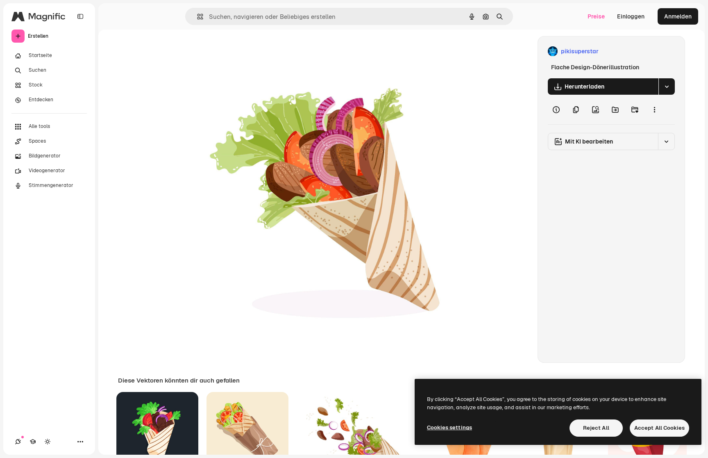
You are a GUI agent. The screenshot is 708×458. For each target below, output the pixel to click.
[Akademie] (32, 441)
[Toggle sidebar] (80, 16)
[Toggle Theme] (47, 441)
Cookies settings (449, 427)
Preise (596, 16)
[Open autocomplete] (197, 17)
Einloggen (630, 16)
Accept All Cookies (659, 427)
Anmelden (678, 16)
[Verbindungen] (18, 441)
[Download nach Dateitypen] (666, 86)
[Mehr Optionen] (654, 109)
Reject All (596, 427)
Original (213, 51)
